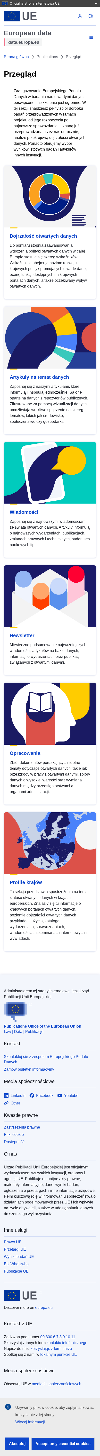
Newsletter (22, 635)
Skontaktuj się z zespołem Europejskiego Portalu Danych (46, 1059)
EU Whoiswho (16, 1264)
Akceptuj (17, 1444)
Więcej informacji (30, 1422)
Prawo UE (13, 1242)
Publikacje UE (16, 1271)
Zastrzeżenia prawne (22, 1127)
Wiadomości (24, 512)
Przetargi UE (15, 1249)
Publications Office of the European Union (42, 1026)
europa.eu (44, 1307)
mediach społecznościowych (56, 1384)
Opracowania (25, 753)
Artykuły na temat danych (39, 377)
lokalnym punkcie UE (58, 1354)
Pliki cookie (14, 1134)
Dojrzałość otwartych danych (43, 236)
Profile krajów (26, 882)
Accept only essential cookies (63, 1444)
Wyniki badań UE (19, 1257)
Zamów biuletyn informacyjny (29, 1069)
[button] (90, 16)
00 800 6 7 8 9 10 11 (57, 1337)
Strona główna (16, 57)
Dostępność (14, 1142)
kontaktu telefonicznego (67, 1343)
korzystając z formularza (51, 1349)
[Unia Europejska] (39, 16)
